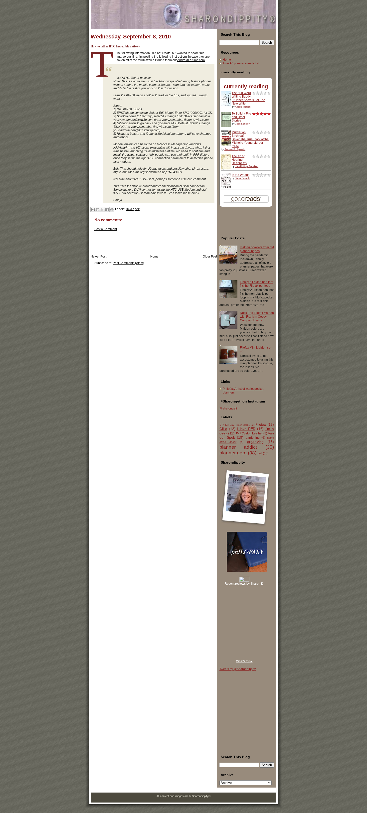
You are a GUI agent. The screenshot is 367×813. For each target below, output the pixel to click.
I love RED (246, 429)
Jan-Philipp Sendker (246, 166)
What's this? (244, 661)
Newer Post (98, 256)
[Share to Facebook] (107, 209)
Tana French (242, 178)
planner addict (238, 447)
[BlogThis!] (97, 209)
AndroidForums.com (191, 60)
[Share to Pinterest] (111, 209)
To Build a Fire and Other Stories (241, 117)
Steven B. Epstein (234, 149)
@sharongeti (228, 408)
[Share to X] (102, 209)
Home (154, 256)
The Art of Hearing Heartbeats (239, 159)
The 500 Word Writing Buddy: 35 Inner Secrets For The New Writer (248, 98)
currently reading (246, 86)
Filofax (260, 424)
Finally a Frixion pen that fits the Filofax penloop (256, 283)
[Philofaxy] (247, 570)
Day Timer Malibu (240, 424)
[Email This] (92, 209)
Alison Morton (243, 106)
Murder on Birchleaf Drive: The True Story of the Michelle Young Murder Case (250, 139)
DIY (221, 424)
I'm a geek (133, 209)
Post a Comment (105, 229)
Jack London (242, 123)
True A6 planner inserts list (241, 63)
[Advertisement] (149, 243)
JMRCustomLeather (249, 433)
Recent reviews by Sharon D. (244, 583)
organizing (255, 442)
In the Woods (240, 175)
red (260, 453)
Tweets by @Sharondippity (237, 669)
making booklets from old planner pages (257, 249)
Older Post (210, 256)
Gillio (223, 429)
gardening (253, 437)
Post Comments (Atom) (128, 263)
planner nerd (233, 452)
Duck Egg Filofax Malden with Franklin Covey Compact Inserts (257, 316)
